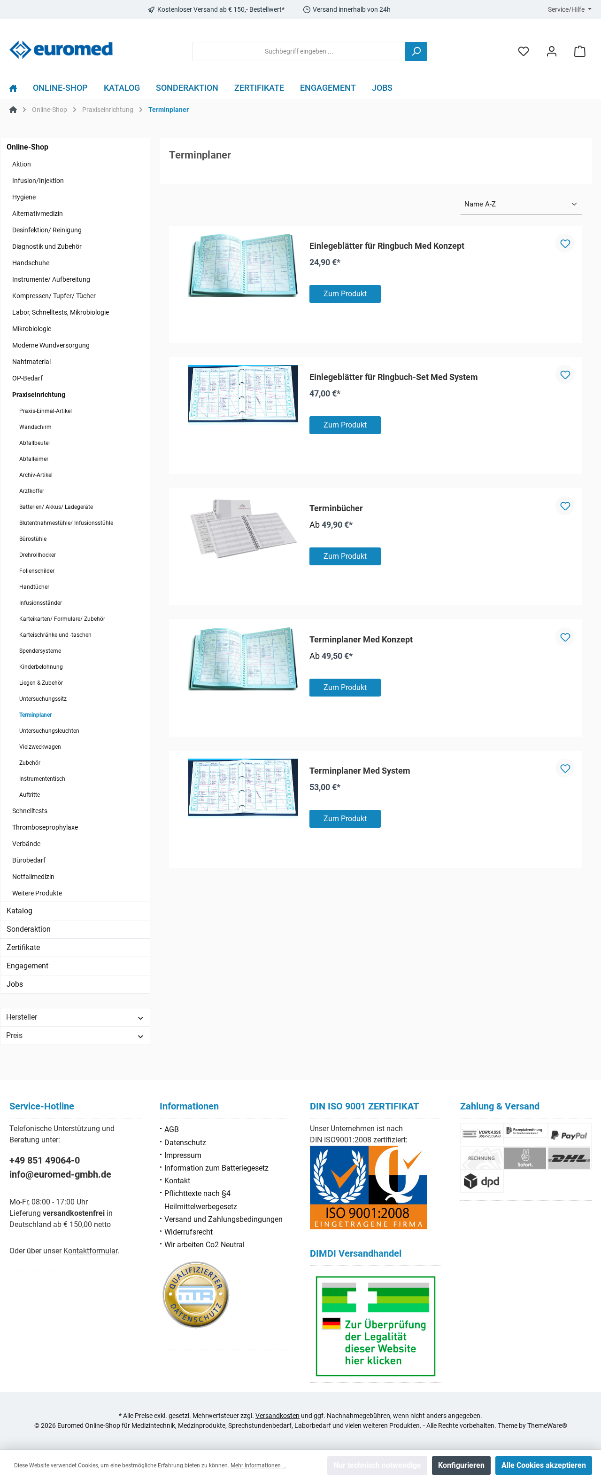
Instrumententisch (42, 779)
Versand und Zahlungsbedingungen (223, 1219)
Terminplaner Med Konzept (361, 639)
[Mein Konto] (551, 51)
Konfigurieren (461, 1465)
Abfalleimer (33, 459)
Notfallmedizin (33, 876)
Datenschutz (185, 1142)
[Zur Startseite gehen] (61, 49)
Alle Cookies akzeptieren (543, 1465)
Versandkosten (277, 1415)
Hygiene (24, 197)
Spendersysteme (40, 651)
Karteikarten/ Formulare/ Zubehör (62, 619)
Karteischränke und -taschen (55, 635)
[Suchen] (416, 51)
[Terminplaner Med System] (243, 789)
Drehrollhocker (37, 555)
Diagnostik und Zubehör (47, 246)
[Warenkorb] (580, 51)
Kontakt (177, 1180)
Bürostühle (32, 539)
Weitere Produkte (37, 893)
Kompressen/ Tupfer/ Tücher (54, 296)
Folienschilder (36, 571)
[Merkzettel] (523, 51)
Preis (14, 1035)
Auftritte (29, 795)
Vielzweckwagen (40, 747)
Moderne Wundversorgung (51, 345)
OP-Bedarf (27, 378)
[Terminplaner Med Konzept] (243, 658)
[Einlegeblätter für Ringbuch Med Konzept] (243, 265)
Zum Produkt (345, 293)
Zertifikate (23, 947)
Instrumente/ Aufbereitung (51, 279)
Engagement (27, 965)
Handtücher (34, 587)
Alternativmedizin (37, 213)
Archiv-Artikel (36, 475)
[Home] (17, 90)
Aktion (21, 164)
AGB (171, 1129)
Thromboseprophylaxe (45, 827)
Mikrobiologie (31, 329)
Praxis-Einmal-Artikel (45, 411)
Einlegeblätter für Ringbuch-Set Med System (393, 377)
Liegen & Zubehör (41, 683)
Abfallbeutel (34, 443)
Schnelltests (29, 811)
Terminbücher (336, 508)
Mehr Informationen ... (258, 1465)
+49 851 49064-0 (44, 1160)
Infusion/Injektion (38, 180)
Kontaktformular (90, 1250)
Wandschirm (35, 427)
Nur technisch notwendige (377, 1465)
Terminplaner (35, 715)
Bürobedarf (29, 860)
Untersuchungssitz (43, 699)
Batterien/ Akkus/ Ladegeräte (56, 507)
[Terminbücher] (243, 528)
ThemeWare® (547, 1425)
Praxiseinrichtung (38, 394)
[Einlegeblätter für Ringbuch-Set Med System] (243, 395)
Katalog (19, 910)
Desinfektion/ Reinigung (47, 230)
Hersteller (21, 1017)
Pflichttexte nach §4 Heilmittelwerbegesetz (200, 1200)
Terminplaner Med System (359, 771)
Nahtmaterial (31, 361)
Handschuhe (30, 263)
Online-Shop (27, 147)
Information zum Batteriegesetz (216, 1168)
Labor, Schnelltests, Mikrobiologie (60, 312)
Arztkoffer (31, 491)
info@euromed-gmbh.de (60, 1174)
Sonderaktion (29, 929)
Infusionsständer (40, 603)
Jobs (15, 984)
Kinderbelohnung (41, 667)
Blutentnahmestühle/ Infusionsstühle (66, 523)
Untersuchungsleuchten (49, 731)
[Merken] (564, 243)
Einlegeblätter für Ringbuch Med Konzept (386, 246)
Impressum (182, 1155)
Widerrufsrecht (188, 1232)
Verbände (26, 843)
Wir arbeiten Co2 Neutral (204, 1244)
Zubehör (29, 763)
